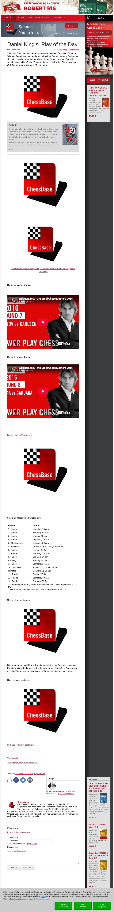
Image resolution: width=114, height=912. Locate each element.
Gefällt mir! (61, 50)
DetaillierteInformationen (63, 905)
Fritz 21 (13, 125)
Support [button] (59, 18)
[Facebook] (16, 780)
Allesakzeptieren (102, 905)
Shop (8, 18)
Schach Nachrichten (31, 29)
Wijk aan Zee (39, 774)
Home (21, 18)
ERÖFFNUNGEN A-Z (39, 18)
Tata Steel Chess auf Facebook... (22, 762)
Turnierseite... (13, 758)
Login (101, 18)
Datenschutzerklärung (41, 899)
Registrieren (32, 844)
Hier (43, 897)
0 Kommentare (73, 50)
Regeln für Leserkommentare (19, 832)
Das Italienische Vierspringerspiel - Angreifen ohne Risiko (98, 787)
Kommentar (12, 847)
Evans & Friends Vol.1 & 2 (98, 825)
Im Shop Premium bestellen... (21, 745)
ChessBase (23, 802)
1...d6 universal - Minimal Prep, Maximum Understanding (98, 92)
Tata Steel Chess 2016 (24, 774)
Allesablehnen (83, 905)
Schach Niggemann (66, 794)
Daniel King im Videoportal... (20, 435)
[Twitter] (23, 780)
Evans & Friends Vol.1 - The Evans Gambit (99, 855)
